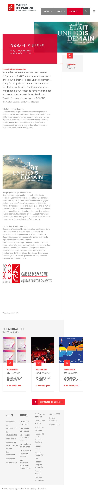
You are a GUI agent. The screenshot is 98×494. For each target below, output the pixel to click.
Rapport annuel (38, 447)
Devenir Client (54, 425)
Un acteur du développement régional (11, 445)
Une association (10, 453)
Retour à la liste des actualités (14, 69)
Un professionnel (11, 427)
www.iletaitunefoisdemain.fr (28, 219)
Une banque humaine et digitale (25, 437)
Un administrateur (11, 433)
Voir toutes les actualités (51, 402)
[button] (47, 11)
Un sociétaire (11, 439)
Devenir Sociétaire (53, 419)
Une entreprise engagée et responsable (25, 464)
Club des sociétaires (39, 479)
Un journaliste (11, 463)
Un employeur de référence (25, 445)
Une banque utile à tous (25, 429)
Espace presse (38, 472)
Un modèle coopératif (24, 423)
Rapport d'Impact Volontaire (39, 464)
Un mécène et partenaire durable (25, 453)
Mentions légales (14, 489)
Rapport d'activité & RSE (39, 455)
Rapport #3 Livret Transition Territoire (39, 438)
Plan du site (25, 489)
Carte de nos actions (40, 422)
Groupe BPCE (54, 414)
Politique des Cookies (38, 489)
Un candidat (10, 459)
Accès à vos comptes (40, 415)
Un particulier (11, 422)
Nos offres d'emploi (39, 428)
